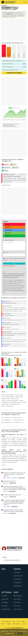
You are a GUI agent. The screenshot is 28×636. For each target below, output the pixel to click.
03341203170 (7, 327)
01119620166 (7, 301)
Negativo (7, 224)
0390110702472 (18, 609)
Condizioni (8, 623)
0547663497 (17, 572)
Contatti (24, 623)
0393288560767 (18, 586)
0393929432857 (8, 331)
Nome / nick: (6, 252)
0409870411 (7, 318)
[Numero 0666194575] (7, 365)
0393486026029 (5, 609)
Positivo (7, 235)
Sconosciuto (8, 230)
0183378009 (4, 602)
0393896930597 (18, 595)
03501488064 (12, 491)
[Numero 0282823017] (20, 376)
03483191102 (12, 483)
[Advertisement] (14, 30)
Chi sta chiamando (6, 621)
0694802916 (14, 506)
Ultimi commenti (16, 623)
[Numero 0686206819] (20, 388)
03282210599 (17, 579)
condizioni (16, 258)
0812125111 (22, 477)
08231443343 (17, 602)
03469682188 (17, 582)
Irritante (7, 227)
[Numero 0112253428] (7, 376)
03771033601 (7, 338)
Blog (14, 621)
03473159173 (12, 513)
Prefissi (2, 623)
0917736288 (17, 606)
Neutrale (7, 233)
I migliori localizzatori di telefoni (12, 560)
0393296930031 (8, 305)
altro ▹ (24, 63)
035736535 (4, 606)
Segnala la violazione (6, 185)
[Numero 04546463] (20, 365)
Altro (15, 633)
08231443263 (17, 599)
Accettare (20, 633)
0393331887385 (18, 576)
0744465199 (12, 496)
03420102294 (7, 322)
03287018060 (7, 313)
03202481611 (4, 599)
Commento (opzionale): (8, 240)
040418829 (4, 595)
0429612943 (7, 344)
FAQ (18, 621)
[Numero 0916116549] (7, 388)
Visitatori (23, 621)
